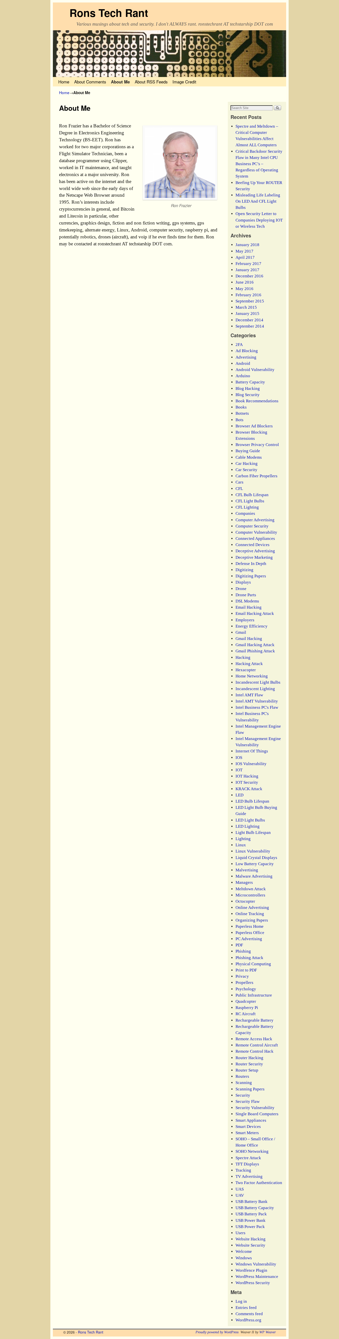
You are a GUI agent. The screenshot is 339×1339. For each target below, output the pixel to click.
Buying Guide (248, 450)
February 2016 (248, 295)
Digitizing (244, 569)
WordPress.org (248, 1320)
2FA (239, 344)
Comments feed (249, 1313)
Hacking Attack (249, 663)
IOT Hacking (247, 776)
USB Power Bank (251, 1220)
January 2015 (247, 313)
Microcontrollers (250, 895)
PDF (239, 945)
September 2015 (250, 301)
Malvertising (247, 870)
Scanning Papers (250, 1089)
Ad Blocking (247, 350)
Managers (244, 882)
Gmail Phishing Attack (255, 651)
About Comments (90, 82)
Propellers (244, 982)
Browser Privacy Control (257, 444)
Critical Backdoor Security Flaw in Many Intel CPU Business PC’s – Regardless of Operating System (259, 164)
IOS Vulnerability (251, 763)
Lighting (243, 838)
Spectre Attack (248, 1157)
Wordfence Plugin (251, 1270)
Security (243, 1095)
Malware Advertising (254, 876)
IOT (239, 770)
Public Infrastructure (254, 995)
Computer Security (252, 526)
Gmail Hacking (249, 638)
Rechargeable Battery (254, 1020)
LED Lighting (248, 826)
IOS (239, 757)
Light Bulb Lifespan (253, 832)
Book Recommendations (257, 401)
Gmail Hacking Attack (255, 644)
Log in (241, 1301)
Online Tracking (250, 913)
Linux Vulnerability (253, 851)
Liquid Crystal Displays (256, 857)
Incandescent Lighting (255, 688)
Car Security (246, 469)
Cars (239, 482)
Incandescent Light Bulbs (258, 682)
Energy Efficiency (252, 626)
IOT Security (247, 782)
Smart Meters (247, 1132)
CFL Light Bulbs (250, 501)
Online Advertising (252, 907)
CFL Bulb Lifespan (252, 494)
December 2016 (249, 276)
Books (241, 407)
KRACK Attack (249, 788)
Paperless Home (250, 926)
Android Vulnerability (255, 369)
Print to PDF (246, 970)
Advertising (246, 357)
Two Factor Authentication (259, 1182)
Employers (245, 620)
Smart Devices (248, 1126)
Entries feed (246, 1307)
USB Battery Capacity (255, 1207)
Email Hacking (249, 607)
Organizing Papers (252, 920)
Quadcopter (246, 1001)
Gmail (241, 632)
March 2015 (246, 307)
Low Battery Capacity (255, 863)
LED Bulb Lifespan (252, 801)
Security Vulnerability (255, 1107)
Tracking (243, 1170)
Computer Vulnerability (256, 532)
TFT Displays (247, 1164)
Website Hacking (251, 1239)
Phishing (243, 951)
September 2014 (250, 326)
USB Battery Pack (251, 1214)
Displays (243, 582)
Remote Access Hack (254, 1039)
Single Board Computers (257, 1114)
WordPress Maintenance (257, 1276)
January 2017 (247, 269)
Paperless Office (250, 932)
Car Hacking (247, 463)
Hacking (243, 657)
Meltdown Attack (251, 889)
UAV (240, 1195)
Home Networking (252, 676)
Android (243, 363)
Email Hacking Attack (255, 613)
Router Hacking (249, 1057)
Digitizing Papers (251, 576)
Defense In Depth (251, 563)
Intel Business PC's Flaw (257, 707)
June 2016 (245, 282)
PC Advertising (249, 938)
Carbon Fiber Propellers (256, 476)
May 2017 (244, 251)
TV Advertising (249, 1176)
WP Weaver (267, 1332)
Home (63, 82)
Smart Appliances (251, 1120)
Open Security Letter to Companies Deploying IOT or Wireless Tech (259, 219)
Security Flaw (248, 1101)
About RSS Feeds (151, 82)
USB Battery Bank (252, 1201)
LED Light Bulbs (250, 820)
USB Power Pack (250, 1226)
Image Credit (184, 82)
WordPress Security (253, 1282)
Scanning (244, 1082)
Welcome (244, 1251)
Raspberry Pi (247, 1007)
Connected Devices (253, 544)
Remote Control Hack (254, 1051)
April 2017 (245, 257)
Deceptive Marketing (254, 557)
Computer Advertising (255, 520)
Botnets (242, 413)
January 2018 (247, 244)
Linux (241, 845)
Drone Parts (246, 595)
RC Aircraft (246, 1013)
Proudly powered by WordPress (217, 1332)
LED (239, 795)
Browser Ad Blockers (254, 426)
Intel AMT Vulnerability (257, 701)
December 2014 (249, 320)
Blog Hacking (248, 388)
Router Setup (247, 1070)
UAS (240, 1189)
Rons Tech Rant (108, 12)
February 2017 (248, 263)
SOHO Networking (252, 1151)
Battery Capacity (250, 382)
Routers (242, 1076)
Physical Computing (253, 964)
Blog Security (248, 394)
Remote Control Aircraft (257, 1045)
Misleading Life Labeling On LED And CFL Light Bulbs (258, 201)
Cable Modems (249, 457)
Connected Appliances (255, 538)
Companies (245, 513)
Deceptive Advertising (255, 551)
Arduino (243, 375)
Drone (241, 588)
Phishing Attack (249, 957)
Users (240, 1232)
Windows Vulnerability (256, 1264)
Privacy (242, 976)
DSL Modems (247, 601)
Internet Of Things (252, 751)
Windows (244, 1258)
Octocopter (245, 901)
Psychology (246, 989)
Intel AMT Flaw (249, 695)
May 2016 (244, 288)
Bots (239, 419)
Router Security (249, 1064)
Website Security (250, 1245)
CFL (239, 488)
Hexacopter (246, 670)
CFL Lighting (247, 507)
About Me (120, 82)
